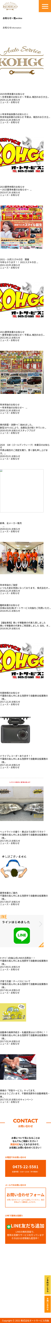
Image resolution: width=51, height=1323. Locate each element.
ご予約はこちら (47, 1284)
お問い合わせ (47, 1304)
